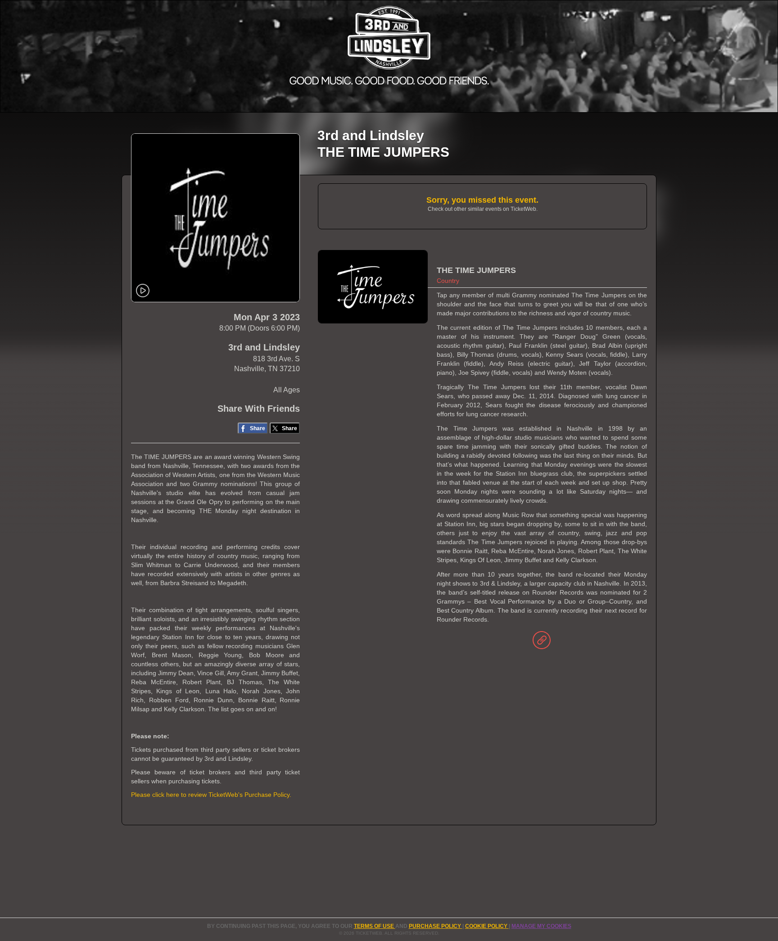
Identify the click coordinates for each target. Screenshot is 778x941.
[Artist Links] (542, 642)
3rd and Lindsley (264, 347)
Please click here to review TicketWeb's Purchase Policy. (211, 794)
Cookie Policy (487, 926)
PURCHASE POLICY (435, 926)
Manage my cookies (541, 926)
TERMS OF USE (374, 926)
